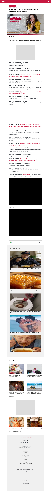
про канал (25, 451)
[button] (48, 1)
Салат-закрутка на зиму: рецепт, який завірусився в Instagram (34, 429)
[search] (45, 1)
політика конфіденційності (25, 462)
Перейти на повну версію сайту (25, 437)
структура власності (25, 460)
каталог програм (25, 455)
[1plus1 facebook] (27, 443)
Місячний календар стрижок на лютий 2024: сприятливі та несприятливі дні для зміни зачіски (25, 126)
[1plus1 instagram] (21, 443)
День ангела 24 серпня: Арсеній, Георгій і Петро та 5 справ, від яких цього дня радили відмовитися (16, 430)
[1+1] (4, 1)
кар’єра (25, 456)
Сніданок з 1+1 (12, 5)
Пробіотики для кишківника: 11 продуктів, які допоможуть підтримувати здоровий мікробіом (15, 376)
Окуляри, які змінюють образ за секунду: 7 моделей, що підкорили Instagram (34, 393)
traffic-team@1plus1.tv (25, 483)
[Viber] (13, 36)
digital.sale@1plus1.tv (25, 480)
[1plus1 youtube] (29, 443)
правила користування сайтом (25, 463)
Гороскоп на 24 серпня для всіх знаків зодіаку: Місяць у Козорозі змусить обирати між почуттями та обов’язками (16, 394)
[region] (25, 52)
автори (25, 459)
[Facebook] (9, 36)
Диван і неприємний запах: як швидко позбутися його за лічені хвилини (34, 376)
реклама (25, 452)
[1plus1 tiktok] (25, 443)
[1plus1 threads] (23, 443)
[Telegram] (11, 36)
